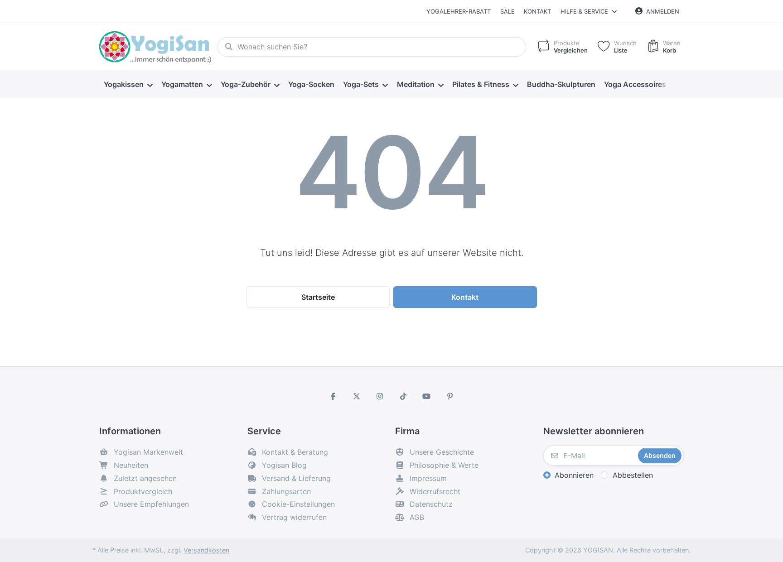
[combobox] (371, 47)
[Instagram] (380, 396)
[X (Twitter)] (357, 396)
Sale (507, 11)
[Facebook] (333, 396)
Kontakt (537, 11)
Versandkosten (206, 550)
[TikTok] (403, 396)
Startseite (318, 297)
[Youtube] (427, 396)
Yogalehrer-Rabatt (458, 11)
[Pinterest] (450, 396)
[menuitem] (128, 84)
